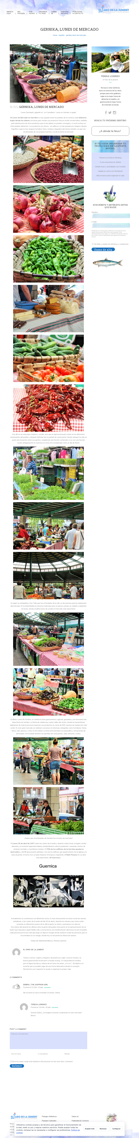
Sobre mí (75, 1116)
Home (55, 35)
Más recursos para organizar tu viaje (110, 175)
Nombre (95, 212)
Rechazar (103, 1129)
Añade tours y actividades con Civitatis (110, 166)
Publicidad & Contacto (80, 1121)
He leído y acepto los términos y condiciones (111, 244)
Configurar (116, 1129)
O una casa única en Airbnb (110, 162)
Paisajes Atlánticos (49, 1116)
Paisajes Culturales (49, 1121)
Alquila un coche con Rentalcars (110, 171)
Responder (47, 987)
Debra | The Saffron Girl (35, 985)
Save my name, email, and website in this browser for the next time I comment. (42, 1061)
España (61, 35)
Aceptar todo (90, 1129)
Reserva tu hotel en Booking (110, 158)
